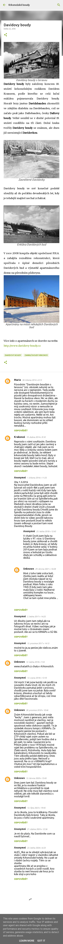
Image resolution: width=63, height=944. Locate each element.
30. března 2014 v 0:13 (32, 380)
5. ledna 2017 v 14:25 (36, 616)
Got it (41, 940)
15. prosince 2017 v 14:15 (38, 643)
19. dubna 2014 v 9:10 (35, 437)
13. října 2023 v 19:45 (36, 808)
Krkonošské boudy (19, 5)
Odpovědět (21, 430)
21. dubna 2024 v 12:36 (37, 829)
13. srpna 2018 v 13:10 (37, 678)
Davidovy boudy (13, 355)
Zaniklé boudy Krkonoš (36, 355)
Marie (17, 379)
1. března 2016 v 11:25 (37, 478)
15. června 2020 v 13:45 (36, 778)
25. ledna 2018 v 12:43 (46, 531)
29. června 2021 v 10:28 (45, 569)
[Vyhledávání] (59, 5)
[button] (5, 35)
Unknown (28, 568)
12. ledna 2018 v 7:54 (35, 662)
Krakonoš (19, 437)
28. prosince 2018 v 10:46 (37, 710)
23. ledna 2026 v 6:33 (36, 848)
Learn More (26, 940)
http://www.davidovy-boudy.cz (22, 345)
